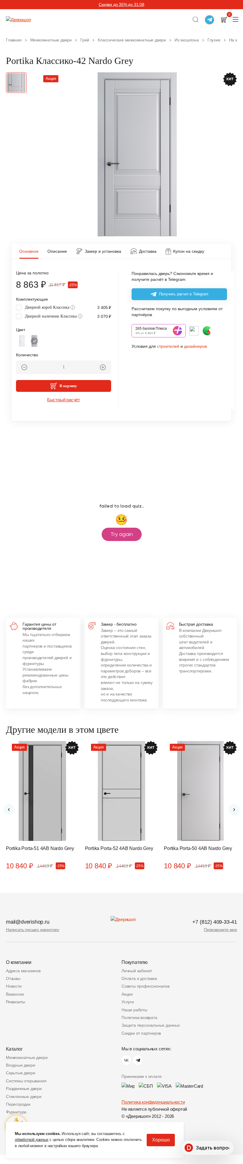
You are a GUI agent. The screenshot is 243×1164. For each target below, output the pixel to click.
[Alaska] (22, 341)
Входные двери (20, 1065)
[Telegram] (138, 1060)
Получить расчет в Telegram (183, 294)
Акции (127, 994)
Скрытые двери (20, 1072)
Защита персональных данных (151, 1025)
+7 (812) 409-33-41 (214, 922)
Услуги (128, 1001)
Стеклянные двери (23, 1096)
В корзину (68, 386)
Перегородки (18, 1104)
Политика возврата (139, 1017)
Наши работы (134, 1009)
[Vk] (126, 1060)
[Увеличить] (103, 367)
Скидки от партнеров (141, 1033)
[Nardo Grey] (34, 341)
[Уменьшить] (24, 367)
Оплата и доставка (139, 978)
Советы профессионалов (146, 986)
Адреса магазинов (23, 970)
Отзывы (13, 978)
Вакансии (15, 994)
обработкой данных (32, 1139)
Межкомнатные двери (26, 1057)
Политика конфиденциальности (153, 1102)
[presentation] (9, 809)
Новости (14, 986)
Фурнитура (16, 1112)
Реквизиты (15, 1001)
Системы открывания (26, 1080)
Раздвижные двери (24, 1088)
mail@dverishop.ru (27, 922)
